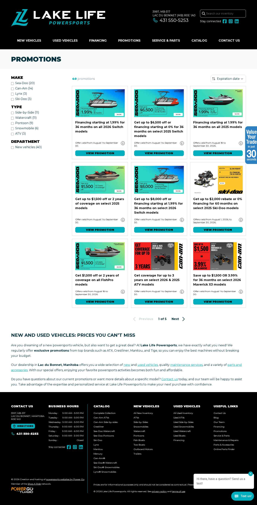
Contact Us (229, 40)
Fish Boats (139, 440)
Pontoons (139, 435)
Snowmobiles (141, 426)
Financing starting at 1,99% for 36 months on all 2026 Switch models (100, 127)
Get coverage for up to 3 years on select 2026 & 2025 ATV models (156, 280)
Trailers (137, 453)
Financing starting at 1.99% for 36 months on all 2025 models (218, 125)
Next (175, 319)
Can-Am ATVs (101, 417)
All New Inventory (143, 413)
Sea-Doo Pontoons (104, 435)
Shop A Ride (34, 483)
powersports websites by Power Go (65, 479)
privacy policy (159, 491)
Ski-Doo (98, 440)
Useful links (226, 406)
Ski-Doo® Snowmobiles (106, 467)
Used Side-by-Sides (183, 422)
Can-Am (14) (24, 88)
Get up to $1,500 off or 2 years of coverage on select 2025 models (99, 203)
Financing (98, 40)
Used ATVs (178, 417)
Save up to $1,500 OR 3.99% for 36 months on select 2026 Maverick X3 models (217, 280)
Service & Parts (166, 40)
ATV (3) (20, 133)
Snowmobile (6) (27, 128)
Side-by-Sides (141, 422)
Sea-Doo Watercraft (104, 431)
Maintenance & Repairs (226, 440)
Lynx (96, 444)
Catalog (199, 40)
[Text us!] (242, 496)
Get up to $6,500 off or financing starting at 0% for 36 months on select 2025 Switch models (159, 129)
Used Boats (179, 435)
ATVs (136, 417)
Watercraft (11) (26, 118)
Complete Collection (105, 413)
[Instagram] (230, 21)
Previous (146, 319)
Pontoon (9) (24, 123)
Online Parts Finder (224, 449)
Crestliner (99, 426)
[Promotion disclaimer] (123, 143)
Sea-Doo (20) (25, 83)
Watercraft (139, 431)
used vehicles (148, 365)
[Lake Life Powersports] (58, 18)
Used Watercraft (182, 431)
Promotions (129, 40)
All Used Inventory (183, 413)
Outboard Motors (143, 449)
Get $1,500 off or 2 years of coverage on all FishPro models (97, 280)
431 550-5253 (174, 20)
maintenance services (186, 365)
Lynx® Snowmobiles (105, 471)
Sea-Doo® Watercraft (105, 462)
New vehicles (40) (28, 147)
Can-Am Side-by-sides (106, 422)
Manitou (98, 449)
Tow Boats (139, 444)
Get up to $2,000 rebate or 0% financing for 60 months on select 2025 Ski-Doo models (217, 203)
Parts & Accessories (224, 444)
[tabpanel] (66, 427)
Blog (216, 417)
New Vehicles (29, 40)
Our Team (219, 422)
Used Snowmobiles (183, 426)
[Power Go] (48, 490)
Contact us (169, 379)
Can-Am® (99, 458)
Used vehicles (65, 40)
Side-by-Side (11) (27, 112)
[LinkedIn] (236, 21)
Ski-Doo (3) (23, 99)
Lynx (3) (21, 93)
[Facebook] (224, 21)
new (127, 365)
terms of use (178, 491)
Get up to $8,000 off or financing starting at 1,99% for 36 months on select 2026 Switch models (158, 205)
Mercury (98, 453)
